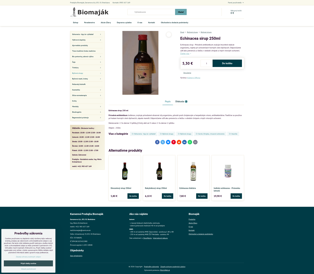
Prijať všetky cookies (28, 263)
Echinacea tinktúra (187, 188)
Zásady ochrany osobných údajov (172, 266)
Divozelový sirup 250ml (121, 188)
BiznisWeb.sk (165, 270)
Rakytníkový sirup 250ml (156, 188)
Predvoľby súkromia (151, 266)
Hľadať (181, 12)
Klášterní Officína (193, 78)
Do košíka (227, 63)
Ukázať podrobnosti (28, 269)
